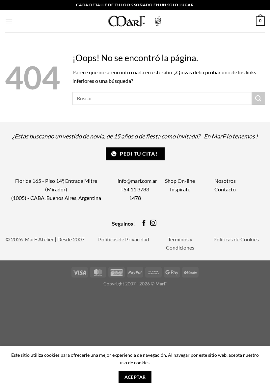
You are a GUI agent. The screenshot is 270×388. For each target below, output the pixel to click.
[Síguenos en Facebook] (144, 223)
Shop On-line (180, 181)
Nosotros (225, 181)
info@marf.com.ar (137, 181)
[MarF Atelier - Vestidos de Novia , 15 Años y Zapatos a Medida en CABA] (135, 21)
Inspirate (180, 189)
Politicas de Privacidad (123, 239)
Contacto (225, 189)
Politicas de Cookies (236, 239)
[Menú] (9, 21)
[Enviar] (258, 98)
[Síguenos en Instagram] (153, 223)
